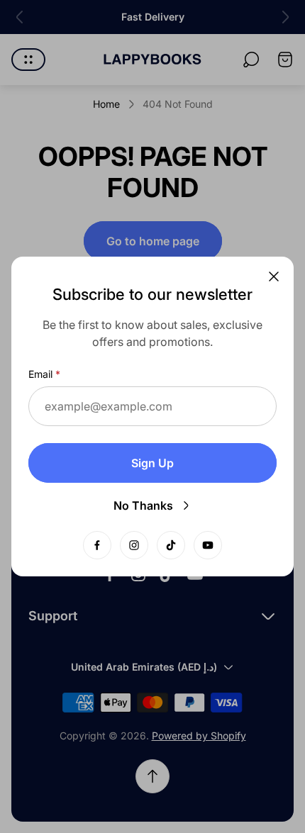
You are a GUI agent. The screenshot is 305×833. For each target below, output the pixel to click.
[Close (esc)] (273, 276)
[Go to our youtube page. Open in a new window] (208, 545)
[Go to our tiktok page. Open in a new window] (171, 545)
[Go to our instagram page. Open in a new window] (134, 545)
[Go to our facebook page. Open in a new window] (97, 545)
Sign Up (152, 463)
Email (40, 374)
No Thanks (143, 505)
